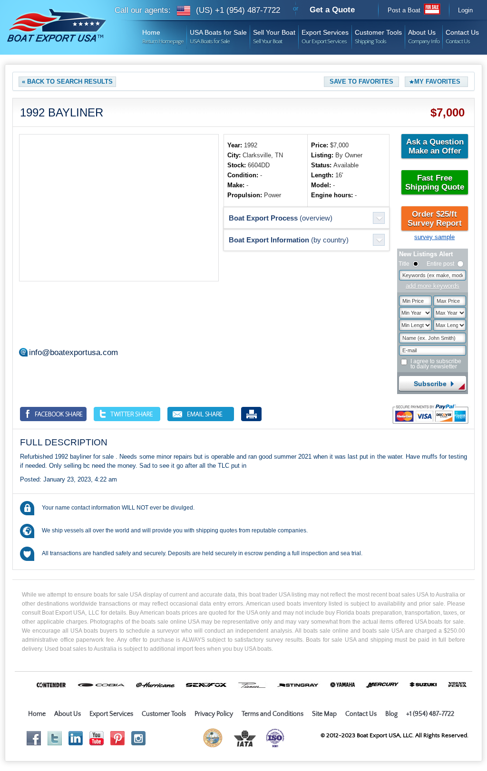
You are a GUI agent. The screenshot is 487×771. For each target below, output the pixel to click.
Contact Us (462, 34)
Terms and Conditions (272, 714)
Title (404, 263)
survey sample (434, 237)
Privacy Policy (214, 714)
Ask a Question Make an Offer (435, 146)
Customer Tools (378, 34)
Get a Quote (332, 9)
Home (163, 34)
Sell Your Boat (274, 34)
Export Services (325, 34)
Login (465, 10)
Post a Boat (404, 10)
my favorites (437, 81)
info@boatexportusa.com (73, 352)
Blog (391, 714)
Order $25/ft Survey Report (435, 219)
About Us (423, 34)
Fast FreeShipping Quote (434, 182)
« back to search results (67, 81)
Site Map (324, 714)
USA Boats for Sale (218, 34)
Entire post (440, 263)
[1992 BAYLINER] (119, 207)
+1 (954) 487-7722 (430, 714)
